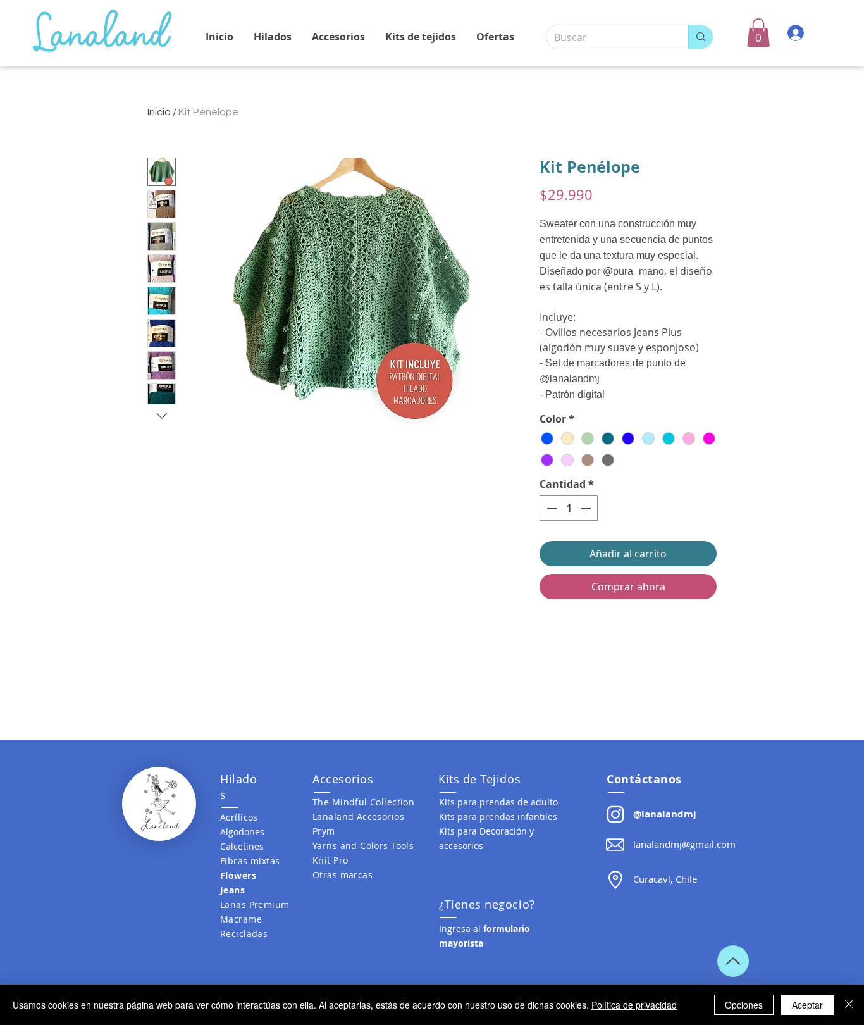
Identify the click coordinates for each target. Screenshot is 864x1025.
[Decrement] (550, 508)
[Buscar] (700, 37)
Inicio (159, 112)
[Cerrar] (848, 1005)
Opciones (744, 1004)
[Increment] (587, 508)
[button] (758, 32)
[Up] (733, 961)
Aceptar (807, 1004)
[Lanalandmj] (615, 814)
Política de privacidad (634, 1004)
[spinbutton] (568, 508)
